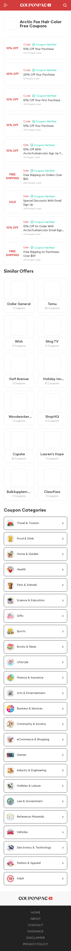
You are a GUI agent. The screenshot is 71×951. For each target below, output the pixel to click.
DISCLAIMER (35, 938)
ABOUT (35, 918)
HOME (35, 912)
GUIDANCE (35, 931)
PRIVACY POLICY (35, 944)
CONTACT (35, 925)
